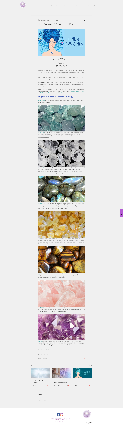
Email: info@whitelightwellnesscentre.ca (60, 418)
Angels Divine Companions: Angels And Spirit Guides (61, 381)
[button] (40, 6)
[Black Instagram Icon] (121, 214)
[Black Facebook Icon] (121, 212)
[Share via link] (47, 354)
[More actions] (84, 20)
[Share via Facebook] (38, 354)
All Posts (33, 11)
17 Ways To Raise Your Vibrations (38, 381)
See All (90, 365)
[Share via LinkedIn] (44, 354)
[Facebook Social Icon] (58, 414)
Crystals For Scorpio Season (82, 380)
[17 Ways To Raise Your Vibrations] (40, 373)
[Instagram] (61, 414)
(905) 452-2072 (63, 419)
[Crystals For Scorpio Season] (82, 373)
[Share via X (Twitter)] (41, 354)
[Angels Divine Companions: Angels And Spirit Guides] (61, 373)
